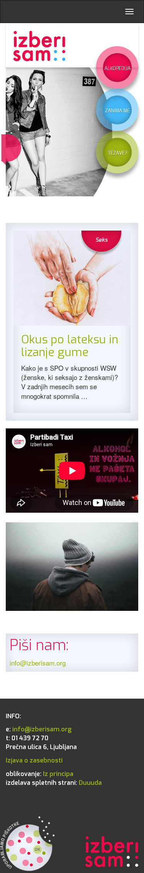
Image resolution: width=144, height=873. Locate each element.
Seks (102, 240)
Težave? (117, 153)
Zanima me (117, 111)
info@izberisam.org (38, 662)
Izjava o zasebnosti (34, 760)
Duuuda (54, 783)
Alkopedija (117, 68)
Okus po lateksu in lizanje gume (69, 346)
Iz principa (39, 774)
